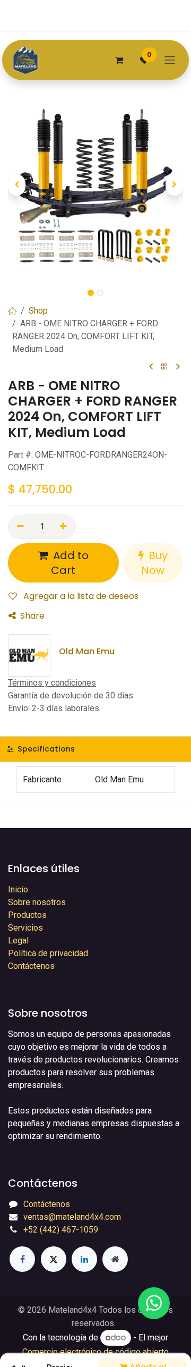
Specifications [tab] (45, 749)
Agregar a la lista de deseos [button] (79, 596)
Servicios (25, 928)
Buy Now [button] (154, 563)
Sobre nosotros (37, 902)
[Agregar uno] (64, 527)
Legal (18, 940)
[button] (16, 185)
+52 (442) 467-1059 (60, 1230)
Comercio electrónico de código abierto (95, 1352)
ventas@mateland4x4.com (72, 1217)
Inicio (18, 889)
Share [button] (32, 616)
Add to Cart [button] (69, 563)
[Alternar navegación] (169, 60)
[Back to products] (164, 367)
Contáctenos (31, 966)
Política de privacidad (48, 953)
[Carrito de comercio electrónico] (118, 60)
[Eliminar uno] (20, 527)
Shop (38, 311)
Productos (27, 915)
